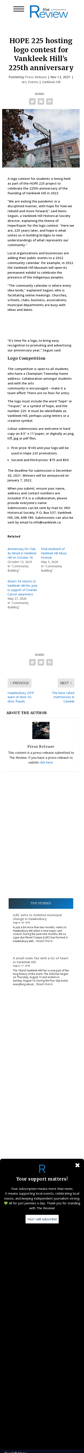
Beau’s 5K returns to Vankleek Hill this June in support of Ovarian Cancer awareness (22, 587)
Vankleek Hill (51, 82)
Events (33, 82)
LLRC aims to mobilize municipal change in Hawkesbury (37, 917)
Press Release (36, 77)
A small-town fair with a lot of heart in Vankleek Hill (40, 960)
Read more (44, 941)
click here (46, 762)
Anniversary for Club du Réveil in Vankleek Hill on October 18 (22, 553)
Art (24, 82)
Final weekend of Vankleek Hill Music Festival (54, 553)
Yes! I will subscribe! (42, 1219)
